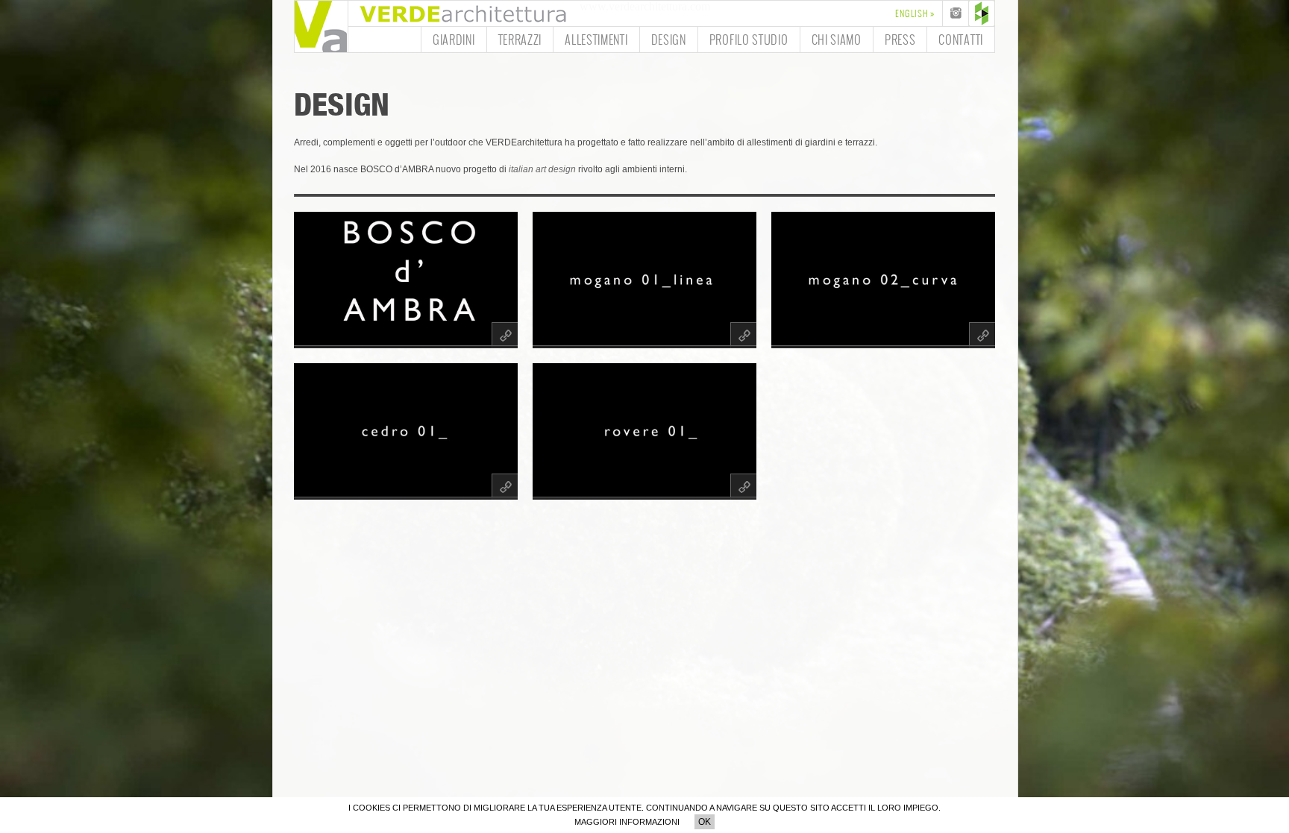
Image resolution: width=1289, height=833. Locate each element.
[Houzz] (981, 13)
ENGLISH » (915, 13)
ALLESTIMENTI (596, 39)
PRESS (900, 39)
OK (704, 822)
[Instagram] (955, 13)
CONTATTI (960, 39)
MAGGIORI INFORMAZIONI (627, 821)
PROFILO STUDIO (748, 39)
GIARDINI (454, 39)
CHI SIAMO (837, 39)
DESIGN (668, 39)
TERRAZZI (520, 39)
